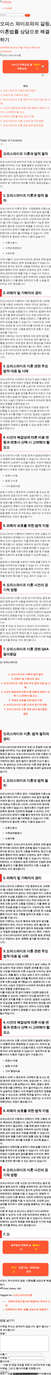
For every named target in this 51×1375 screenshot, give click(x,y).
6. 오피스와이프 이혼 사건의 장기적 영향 (21, 121)
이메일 (4, 1358)
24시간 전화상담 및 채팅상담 (26, 66)
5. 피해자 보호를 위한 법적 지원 (17, 116)
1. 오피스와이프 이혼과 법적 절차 (18, 90)
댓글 (3, 1333)
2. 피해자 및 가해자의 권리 (14, 95)
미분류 (32, 47)
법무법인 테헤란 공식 (25, 1247)
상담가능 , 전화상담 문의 (25, 1269)
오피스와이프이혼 (22, 1295)
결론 (25, 713)
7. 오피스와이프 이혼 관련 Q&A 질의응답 (21, 125)
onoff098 (4, 47)
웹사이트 (4, 1361)
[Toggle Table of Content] (2, 144)
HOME (8, 8)
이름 (3, 1354)
